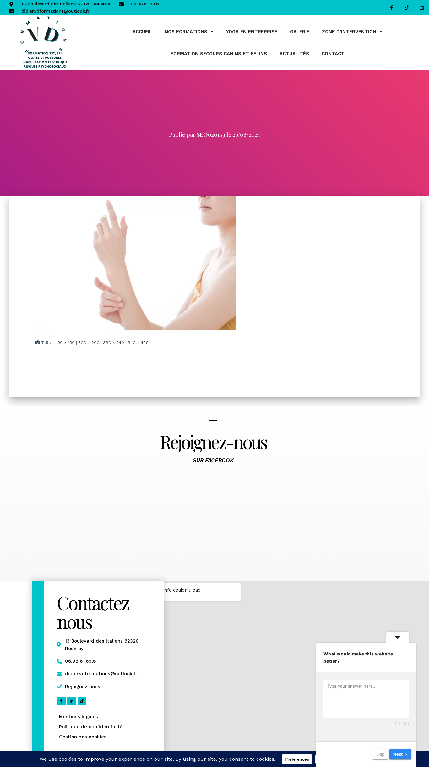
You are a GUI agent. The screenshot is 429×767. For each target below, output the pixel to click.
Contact (333, 54)
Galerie (299, 32)
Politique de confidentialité (91, 727)
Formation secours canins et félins (219, 54)
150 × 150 (65, 342)
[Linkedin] (421, 7)
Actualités (294, 54)
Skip (380, 754)
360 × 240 (113, 342)
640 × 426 (138, 342)
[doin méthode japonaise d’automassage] (135, 262)
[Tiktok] (406, 7)
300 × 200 (89, 342)
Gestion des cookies (82, 737)
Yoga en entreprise (251, 32)
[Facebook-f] (391, 7)
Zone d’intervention (349, 32)
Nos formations (186, 32)
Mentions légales (78, 717)
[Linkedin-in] (71, 701)
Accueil (142, 32)
